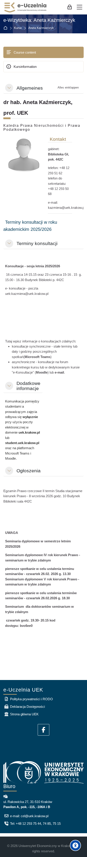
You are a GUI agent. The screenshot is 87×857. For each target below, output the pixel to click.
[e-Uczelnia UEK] (25, 7)
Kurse (18, 28)
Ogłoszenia (29, 470)
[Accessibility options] (75, 845)
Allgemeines (30, 88)
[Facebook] (43, 730)
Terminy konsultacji (37, 243)
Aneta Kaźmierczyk (41, 28)
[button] (9, 88)
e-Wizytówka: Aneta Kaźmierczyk (39, 20)
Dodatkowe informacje (28, 386)
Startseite (6, 28)
